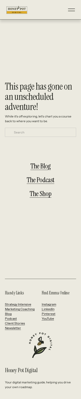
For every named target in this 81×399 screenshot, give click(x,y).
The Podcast (40, 179)
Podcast (11, 318)
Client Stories (15, 323)
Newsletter (13, 328)
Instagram (49, 304)
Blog (8, 314)
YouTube (48, 318)
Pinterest (48, 314)
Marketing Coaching (20, 309)
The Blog (40, 166)
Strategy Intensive (18, 304)
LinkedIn (48, 309)
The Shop (40, 193)
